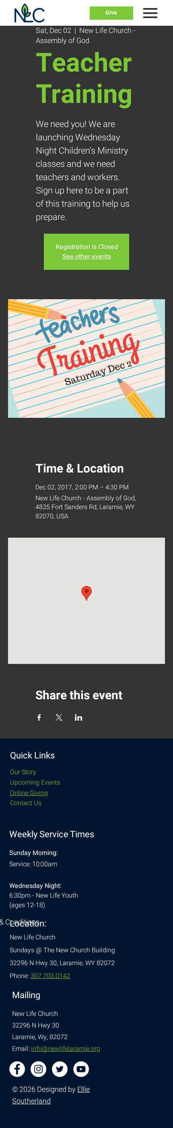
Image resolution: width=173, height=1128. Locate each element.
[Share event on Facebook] (39, 717)
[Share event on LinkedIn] (78, 717)
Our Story (23, 772)
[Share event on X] (59, 717)
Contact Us (25, 803)
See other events (86, 256)
